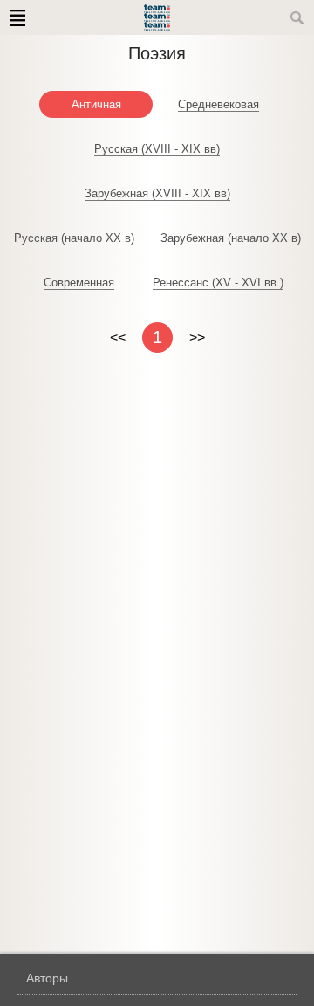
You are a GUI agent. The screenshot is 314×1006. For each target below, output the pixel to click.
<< (118, 337)
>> (197, 337)
